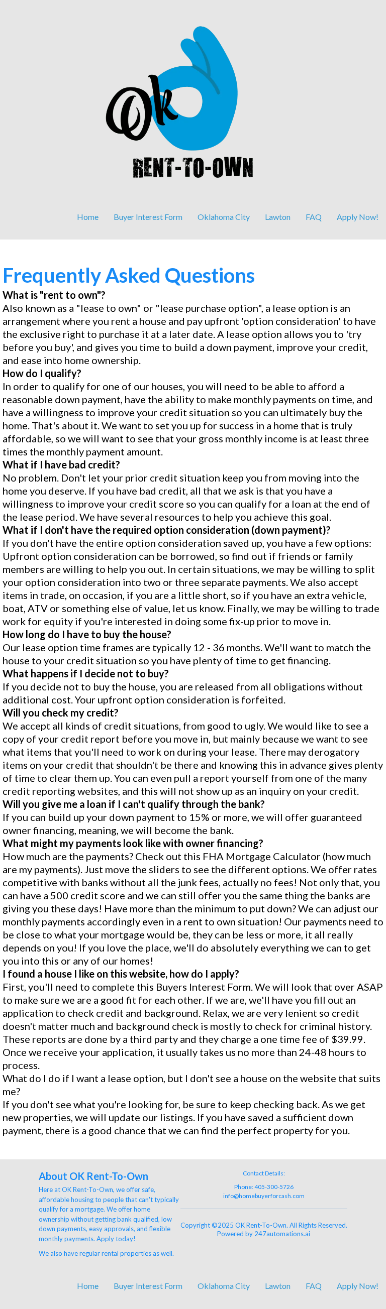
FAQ (314, 216)
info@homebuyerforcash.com (264, 1196)
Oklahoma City (224, 216)
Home (88, 216)
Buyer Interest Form (148, 216)
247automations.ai (282, 1234)
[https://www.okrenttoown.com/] (193, 103)
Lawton (278, 216)
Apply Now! (357, 216)
